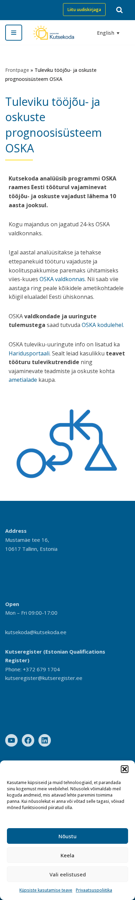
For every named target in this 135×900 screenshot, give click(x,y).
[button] (124, 769)
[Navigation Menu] (13, 33)
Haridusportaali (29, 353)
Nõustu (67, 836)
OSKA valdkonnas (62, 279)
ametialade (23, 380)
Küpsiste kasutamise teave (45, 890)
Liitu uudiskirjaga (84, 9)
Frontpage (17, 70)
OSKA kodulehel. (103, 325)
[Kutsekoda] (53, 32)
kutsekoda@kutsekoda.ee (35, 632)
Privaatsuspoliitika (94, 890)
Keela (67, 855)
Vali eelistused (68, 874)
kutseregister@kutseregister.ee (43, 677)
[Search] (119, 9)
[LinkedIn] (44, 740)
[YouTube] (11, 740)
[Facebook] (28, 740)
